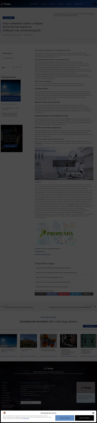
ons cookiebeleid (25, 418)
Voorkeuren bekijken (84, 418)
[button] (93, 413)
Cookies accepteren (65, 418)
